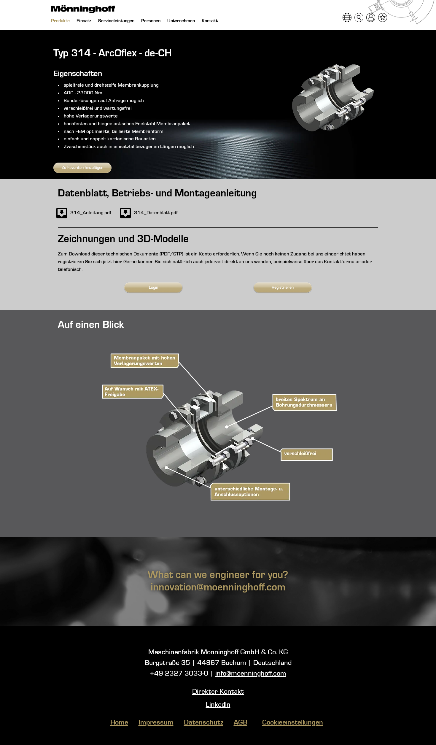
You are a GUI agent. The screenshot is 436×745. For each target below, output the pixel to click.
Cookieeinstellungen (292, 722)
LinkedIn (218, 705)
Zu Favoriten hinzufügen (82, 168)
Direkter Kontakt (218, 691)
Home (119, 722)
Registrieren (283, 287)
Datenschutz (203, 722)
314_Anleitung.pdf (90, 212)
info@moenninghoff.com (250, 673)
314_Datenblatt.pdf (156, 212)
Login (153, 287)
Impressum (156, 722)
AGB (240, 722)
